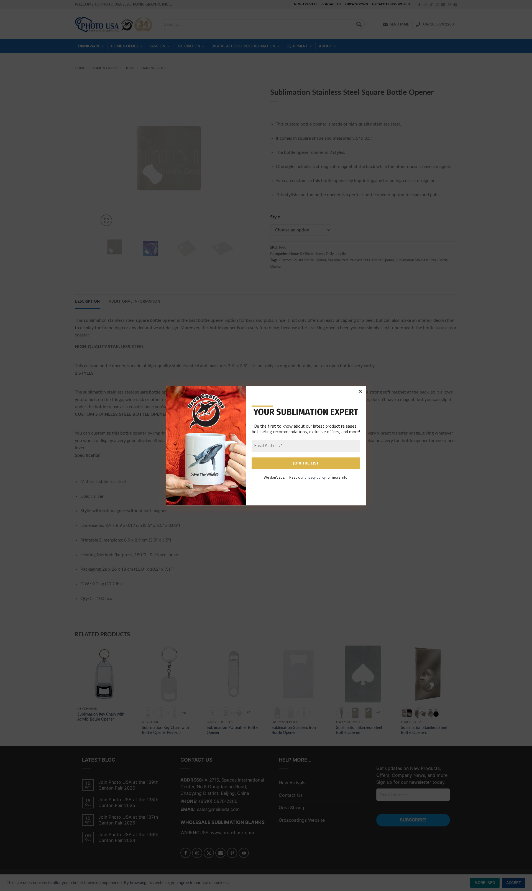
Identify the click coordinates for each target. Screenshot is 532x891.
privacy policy (315, 477)
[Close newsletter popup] (360, 391)
